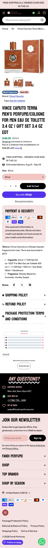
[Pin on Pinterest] (30, 285)
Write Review (24, 366)
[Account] (39, 12)
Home (5, 28)
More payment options (24, 201)
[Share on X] (22, 285)
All (12, 28)
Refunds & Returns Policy (14, 526)
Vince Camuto (16, 96)
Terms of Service (29, 531)
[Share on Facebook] (14, 285)
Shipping (6, 141)
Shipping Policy (10, 531)
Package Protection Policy (15, 520)
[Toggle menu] (3, 12)
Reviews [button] (6, 354)
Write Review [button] (24, 333)
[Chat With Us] (33, 12)
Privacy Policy (37, 526)
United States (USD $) (16, 492)
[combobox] (24, 20)
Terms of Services (37, 445)
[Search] (42, 20)
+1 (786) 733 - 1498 (16, 400)
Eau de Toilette (17, 100)
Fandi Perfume (17, 536)
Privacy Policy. (12, 448)
